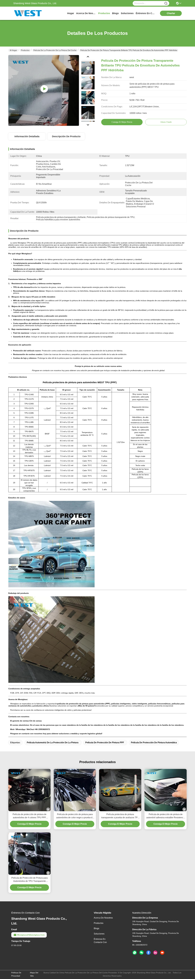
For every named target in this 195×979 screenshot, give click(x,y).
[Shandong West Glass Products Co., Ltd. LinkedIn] (155, 952)
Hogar (70, 13)
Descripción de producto (66, 136)
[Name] (166, 3)
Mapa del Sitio (34, 974)
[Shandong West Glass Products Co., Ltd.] (27, 13)
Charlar (171, 13)
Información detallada (26, 136)
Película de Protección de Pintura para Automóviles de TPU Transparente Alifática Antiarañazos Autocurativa (29, 880)
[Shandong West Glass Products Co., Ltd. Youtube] (162, 952)
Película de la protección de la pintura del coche (54, 50)
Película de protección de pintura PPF (104, 742)
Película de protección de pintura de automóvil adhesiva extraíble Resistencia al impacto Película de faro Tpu (165, 816)
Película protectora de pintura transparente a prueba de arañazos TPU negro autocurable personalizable (120, 816)
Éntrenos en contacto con (146, 13)
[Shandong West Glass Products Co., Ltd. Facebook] (148, 952)
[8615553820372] (134, 952)
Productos (25, 50)
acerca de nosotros (86, 13)
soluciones (127, 13)
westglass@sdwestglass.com (31, 935)
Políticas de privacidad (16, 974)
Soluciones (99, 934)
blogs (115, 13)
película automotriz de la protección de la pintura (52, 742)
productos (104, 13)
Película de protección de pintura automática (154, 742)
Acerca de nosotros (103, 918)
